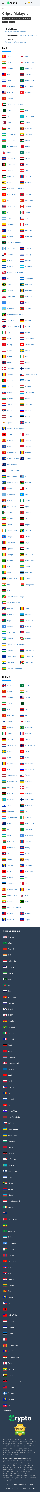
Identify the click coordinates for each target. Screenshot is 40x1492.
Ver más (8, 1410)
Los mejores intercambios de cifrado (18, 1484)
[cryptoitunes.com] (11, 2)
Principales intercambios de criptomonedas (16, 18)
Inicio (4, 9)
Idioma (12, 9)
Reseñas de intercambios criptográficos (19, 1488)
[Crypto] (20, 1420)
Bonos (5, 22)
